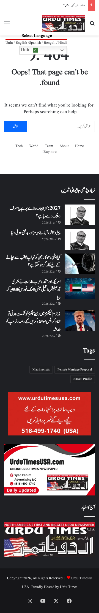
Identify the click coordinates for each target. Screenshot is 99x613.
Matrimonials (41, 369)
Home (79, 146)
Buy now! (49, 151)
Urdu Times (68, 587)
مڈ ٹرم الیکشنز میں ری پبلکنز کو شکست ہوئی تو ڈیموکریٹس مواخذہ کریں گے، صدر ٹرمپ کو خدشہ (33, 321)
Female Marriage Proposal (74, 369)
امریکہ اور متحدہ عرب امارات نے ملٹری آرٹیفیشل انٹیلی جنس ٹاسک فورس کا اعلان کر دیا (33, 289)
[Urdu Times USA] (63, 23)
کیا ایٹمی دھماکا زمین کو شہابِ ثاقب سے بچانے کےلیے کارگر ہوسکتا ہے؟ (33, 261)
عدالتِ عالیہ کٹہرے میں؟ (74, 5)
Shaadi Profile (82, 379)
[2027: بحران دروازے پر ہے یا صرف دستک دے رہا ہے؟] (80, 215)
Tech (19, 146)
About (64, 146)
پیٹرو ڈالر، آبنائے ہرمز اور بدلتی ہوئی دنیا (36, 233)
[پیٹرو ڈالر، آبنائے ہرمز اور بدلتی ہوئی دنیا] (80, 239)
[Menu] (7, 25)
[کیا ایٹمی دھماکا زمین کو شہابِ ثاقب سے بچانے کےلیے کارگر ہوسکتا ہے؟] (80, 264)
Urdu (26, 49)
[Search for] (92, 25)
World (33, 146)
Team (49, 146)
